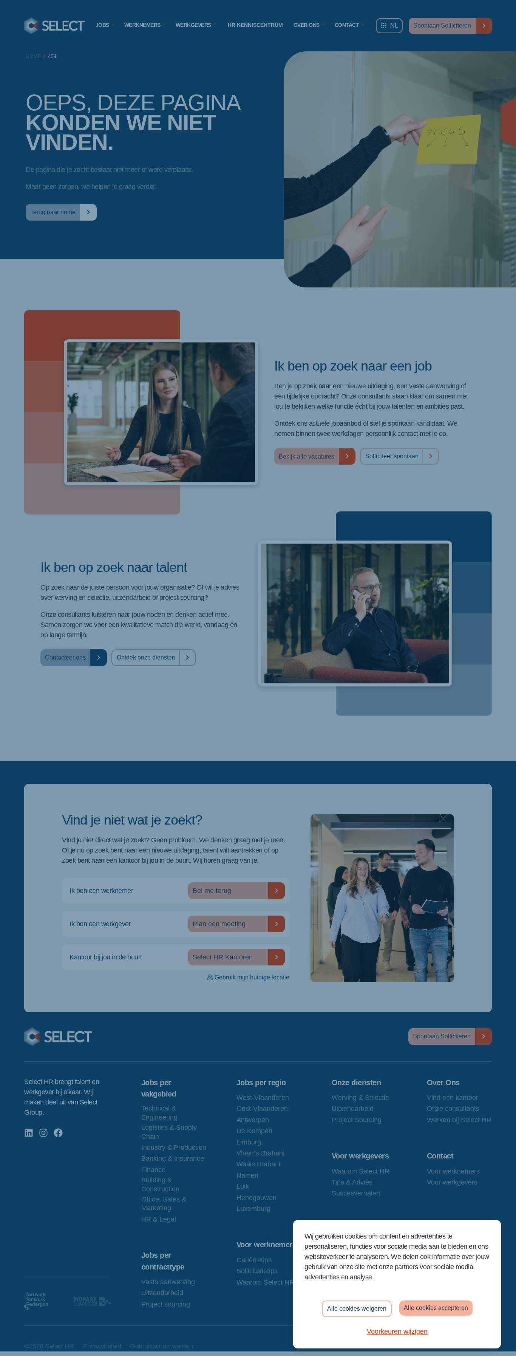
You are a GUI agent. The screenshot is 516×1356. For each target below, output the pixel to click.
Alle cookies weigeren (356, 1308)
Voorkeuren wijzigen (397, 1331)
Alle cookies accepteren (436, 1308)
